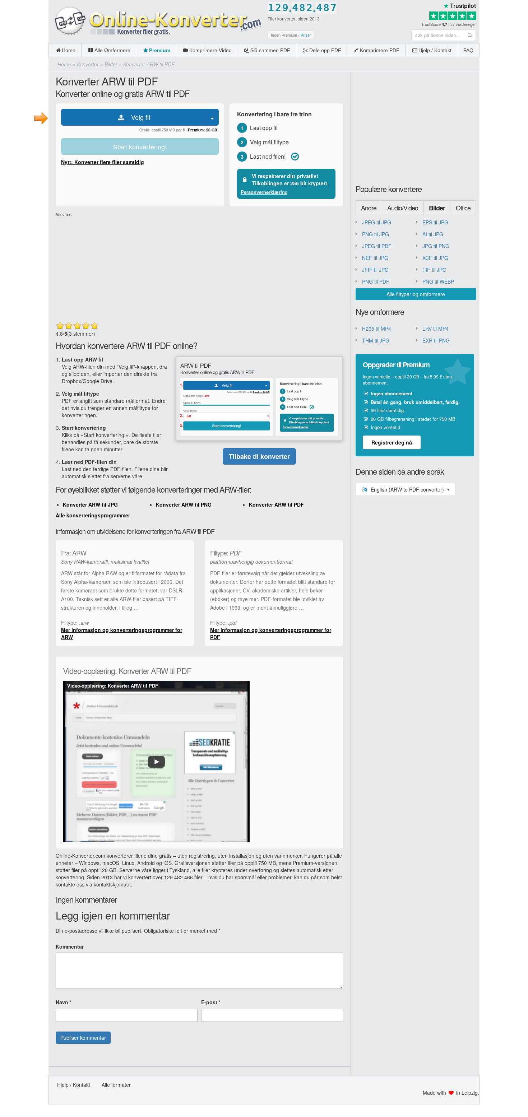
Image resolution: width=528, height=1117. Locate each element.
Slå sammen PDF (270, 50)
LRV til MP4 (435, 328)
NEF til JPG (375, 257)
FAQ (468, 50)
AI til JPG (432, 234)
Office (463, 207)
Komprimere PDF (379, 50)
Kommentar (70, 946)
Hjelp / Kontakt (434, 50)
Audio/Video (402, 207)
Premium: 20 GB (202, 129)
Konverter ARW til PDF (276, 504)
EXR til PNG (436, 340)
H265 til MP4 (376, 328)
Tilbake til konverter (259, 456)
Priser (306, 35)
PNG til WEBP (438, 281)
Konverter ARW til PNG (184, 504)
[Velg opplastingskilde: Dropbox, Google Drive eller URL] (212, 117)
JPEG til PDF (377, 246)
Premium (159, 50)
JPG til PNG (435, 246)
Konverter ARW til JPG (90, 504)
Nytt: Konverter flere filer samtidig (102, 162)
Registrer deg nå (391, 442)
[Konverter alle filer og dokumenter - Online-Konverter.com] (156, 21)
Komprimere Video (210, 50)
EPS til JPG (435, 222)
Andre (368, 207)
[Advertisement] (504, 107)
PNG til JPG (375, 234)
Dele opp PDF (325, 50)
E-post (211, 1002)
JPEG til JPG (376, 222)
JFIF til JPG (375, 269)
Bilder (437, 208)
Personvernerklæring (264, 192)
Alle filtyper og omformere (415, 294)
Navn (63, 1002)
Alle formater (116, 1084)
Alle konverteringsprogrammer (93, 515)
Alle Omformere (112, 50)
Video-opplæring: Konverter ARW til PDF (112, 686)
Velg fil (138, 117)
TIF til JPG (434, 269)
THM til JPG (375, 340)
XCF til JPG (435, 257)
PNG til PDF (375, 281)
